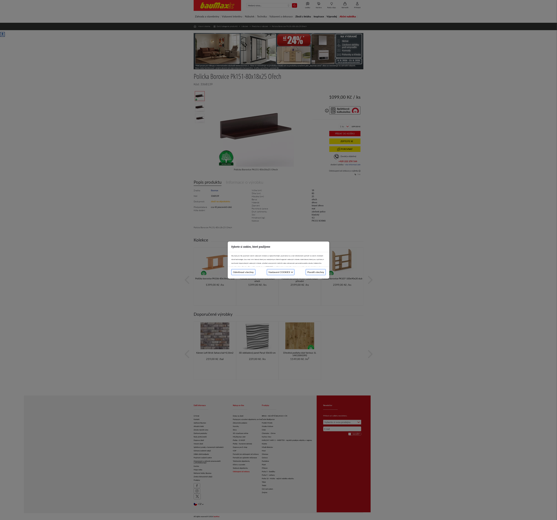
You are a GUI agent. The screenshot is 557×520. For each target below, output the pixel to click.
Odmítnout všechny (243, 272)
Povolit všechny (315, 272)
